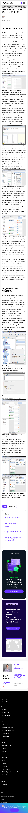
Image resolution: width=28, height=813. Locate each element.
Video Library (6, 769)
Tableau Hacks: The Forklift (12, 545)
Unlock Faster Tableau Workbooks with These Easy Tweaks (12, 525)
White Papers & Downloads (10, 772)
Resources (4, 758)
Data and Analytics (7, 727)
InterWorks (8, 3)
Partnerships (5, 736)
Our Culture (5, 712)
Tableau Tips (12, 506)
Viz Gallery (5, 766)
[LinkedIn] (2, 702)
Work (2, 722)
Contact (3, 781)
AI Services (5, 725)
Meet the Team (6, 745)
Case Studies (5, 733)
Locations (4, 751)
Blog (3, 760)
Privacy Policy (5, 793)
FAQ (2, 799)
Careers (4, 748)
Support (4, 784)
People (3, 742)
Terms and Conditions (7, 796)
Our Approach (6, 715)
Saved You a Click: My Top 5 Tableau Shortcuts (12, 518)
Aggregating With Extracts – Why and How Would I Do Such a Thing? (19, 676)
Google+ (4, 686)
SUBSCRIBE (14, 810)
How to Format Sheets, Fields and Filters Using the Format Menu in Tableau (13, 539)
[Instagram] (6, 702)
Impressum (4, 802)
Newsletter (5, 775)
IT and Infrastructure (8, 730)
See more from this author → (18, 684)
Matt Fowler (5, 19)
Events (4, 763)
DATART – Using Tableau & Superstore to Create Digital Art (19, 666)
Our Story (5, 710)
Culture (3, 707)
